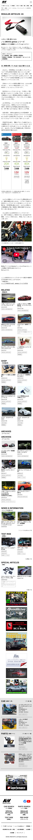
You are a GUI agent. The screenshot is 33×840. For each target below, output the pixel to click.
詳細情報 (5, 59)
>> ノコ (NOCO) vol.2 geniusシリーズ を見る (14, 283)
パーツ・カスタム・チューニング (16, 8)
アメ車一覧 (28, 701)
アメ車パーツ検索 (19, 5)
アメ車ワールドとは (5, 5)
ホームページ (26, 57)
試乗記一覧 (29, 559)
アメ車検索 (12, 5)
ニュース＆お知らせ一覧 (26, 530)
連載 (31, 5)
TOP (2, 8)
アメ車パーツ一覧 (27, 733)
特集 (24, 5)
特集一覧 (29, 590)
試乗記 (28, 5)
